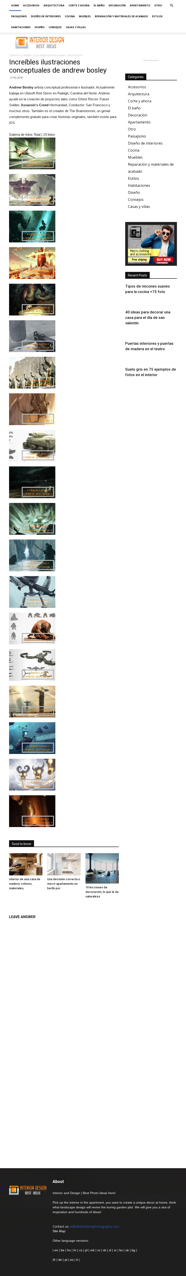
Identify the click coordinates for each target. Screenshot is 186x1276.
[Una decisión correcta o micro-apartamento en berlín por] (64, 864)
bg (133, 1250)
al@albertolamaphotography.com (94, 1226)
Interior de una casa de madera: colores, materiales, (24, 883)
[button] (171, 5)
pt (66, 1259)
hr (74, 1250)
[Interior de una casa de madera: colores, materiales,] (25, 864)
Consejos (55, 27)
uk (127, 1250)
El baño (99, 5)
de (60, 1259)
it (77, 1259)
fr (55, 1259)
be (62, 1250)
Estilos (157, 16)
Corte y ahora (79, 5)
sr (115, 1250)
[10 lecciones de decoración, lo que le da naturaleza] (102, 868)
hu (69, 1250)
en (56, 1250)
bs (121, 1250)
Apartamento (140, 5)
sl (110, 1250)
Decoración (117, 5)
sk (104, 1250)
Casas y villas (76, 27)
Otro (158, 5)
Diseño (39, 27)
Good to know (21, 844)
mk (92, 1250)
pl (86, 1250)
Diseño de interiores (46, 16)
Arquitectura (54, 5)
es (71, 1259)
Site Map (59, 1231)
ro (98, 1250)
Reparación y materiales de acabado (121, 16)
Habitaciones (21, 27)
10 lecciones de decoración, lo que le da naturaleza (102, 892)
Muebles (85, 16)
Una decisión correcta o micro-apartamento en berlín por (63, 883)
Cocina (70, 16)
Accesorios (31, 5)
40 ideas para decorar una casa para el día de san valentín (147, 317)
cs (80, 1250)
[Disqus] (64, 978)
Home (15, 5)
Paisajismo (19, 16)
